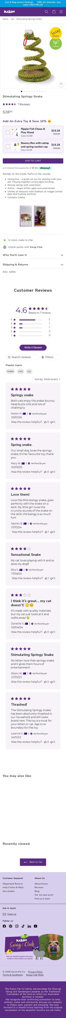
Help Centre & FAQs (13, 887)
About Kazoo (41, 883)
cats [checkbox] (20, 371)
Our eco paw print (44, 894)
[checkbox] (33, 132)
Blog (37, 891)
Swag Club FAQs (35, 974)
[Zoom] (61, 84)
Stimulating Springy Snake (29, 19)
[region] (30, 320)
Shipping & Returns (13, 883)
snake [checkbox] (10, 371)
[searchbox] (22, 357)
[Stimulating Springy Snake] (22, 809)
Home (5, 19)
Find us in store (42, 898)
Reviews (39, 887)
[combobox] (47, 379)
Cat (12, 19)
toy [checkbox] (29, 371)
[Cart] (54, 11)
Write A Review (33, 347)
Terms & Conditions (13, 974)
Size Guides (9, 891)
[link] (16, 104)
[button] (45, 422)
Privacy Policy (35, 971)
